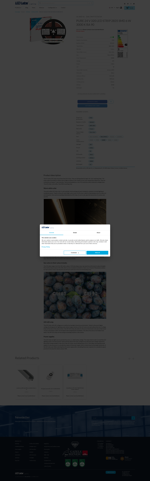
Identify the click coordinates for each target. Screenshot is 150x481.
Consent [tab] (51, 232)
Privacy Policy (46, 246)
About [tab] (98, 232)
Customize (74, 252)
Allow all (97, 252)
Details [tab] (75, 232)
